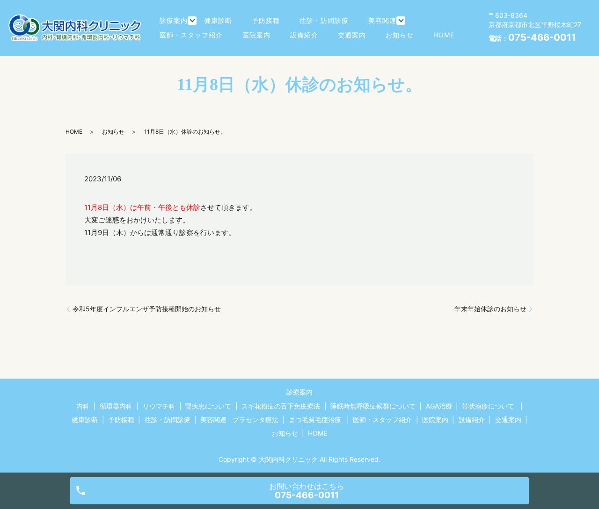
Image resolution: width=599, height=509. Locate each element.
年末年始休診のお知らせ (490, 309)
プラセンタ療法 (255, 419)
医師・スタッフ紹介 (191, 35)
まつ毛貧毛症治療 (315, 419)
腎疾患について (208, 406)
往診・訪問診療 (324, 20)
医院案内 (256, 35)
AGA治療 (439, 406)
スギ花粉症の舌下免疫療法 (280, 406)
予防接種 (266, 20)
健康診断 (218, 20)
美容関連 (382, 20)
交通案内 (352, 35)
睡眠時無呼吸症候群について (373, 406)
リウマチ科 (159, 406)
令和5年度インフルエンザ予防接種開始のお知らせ (147, 309)
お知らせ (400, 35)
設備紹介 (304, 35)
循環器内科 (116, 406)
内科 (82, 406)
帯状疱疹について (488, 406)
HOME (443, 35)
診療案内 (174, 20)
